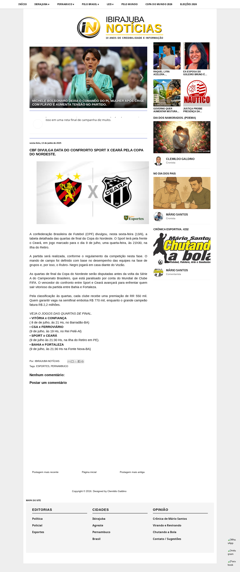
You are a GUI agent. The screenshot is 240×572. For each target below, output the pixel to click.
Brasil (96, 539)
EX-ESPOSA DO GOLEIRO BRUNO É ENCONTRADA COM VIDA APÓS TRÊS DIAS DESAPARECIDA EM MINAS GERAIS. (196, 73)
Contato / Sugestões (167, 539)
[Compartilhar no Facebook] (79, 361)
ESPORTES (42, 366)
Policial (37, 525)
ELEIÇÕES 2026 (188, 4)
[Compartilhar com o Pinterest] (82, 361)
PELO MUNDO (129, 4)
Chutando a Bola (164, 532)
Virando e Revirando (167, 525)
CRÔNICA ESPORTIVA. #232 (171, 229)
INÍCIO (22, 4)
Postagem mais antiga (132, 472)
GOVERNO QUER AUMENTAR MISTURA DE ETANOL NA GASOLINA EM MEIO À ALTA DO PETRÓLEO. (166, 110)
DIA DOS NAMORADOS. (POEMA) (174, 117)
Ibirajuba (98, 519)
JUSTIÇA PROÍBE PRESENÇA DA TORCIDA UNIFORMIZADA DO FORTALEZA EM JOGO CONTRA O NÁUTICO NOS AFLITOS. (195, 110)
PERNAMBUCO (59, 366)
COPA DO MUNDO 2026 (158, 4)
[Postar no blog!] (72, 361)
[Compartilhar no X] (75, 361)
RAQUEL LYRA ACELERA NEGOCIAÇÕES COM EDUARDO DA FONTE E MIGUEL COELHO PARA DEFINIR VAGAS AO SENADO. (166, 73)
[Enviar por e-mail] (69, 361)
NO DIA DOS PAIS (164, 173)
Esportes (38, 532)
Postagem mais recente (45, 472)
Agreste (97, 525)
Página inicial (89, 472)
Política (37, 519)
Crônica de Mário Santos (170, 519)
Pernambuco (101, 532)
